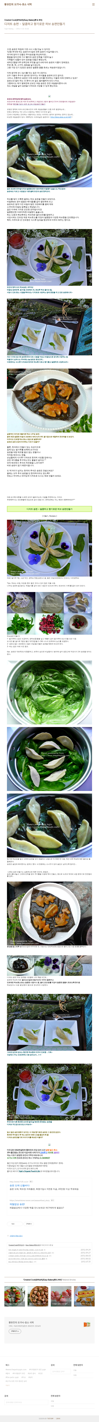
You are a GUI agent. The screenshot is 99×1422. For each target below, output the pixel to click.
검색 (68, 1371)
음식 (8, 1373)
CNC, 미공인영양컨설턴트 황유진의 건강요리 (25, 1326)
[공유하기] (16, 1224)
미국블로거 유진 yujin (38, 1370)
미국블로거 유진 (19, 1373)
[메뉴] (93, 4)
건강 (41, 1373)
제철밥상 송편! (17, 1204)
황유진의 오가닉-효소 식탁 (18, 4)
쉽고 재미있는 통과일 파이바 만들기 (20, 1262)
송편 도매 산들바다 (20, 1185)
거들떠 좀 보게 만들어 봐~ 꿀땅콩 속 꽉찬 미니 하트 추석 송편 (29, 1253)
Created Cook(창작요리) (16, 1245)
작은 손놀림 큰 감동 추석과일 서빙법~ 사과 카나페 (25, 1250)
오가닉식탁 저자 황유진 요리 (17, 1381)
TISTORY (50, 1419)
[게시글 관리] (20, 1224)
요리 (31, 1377)
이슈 (24, 1377)
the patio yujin (13, 1377)
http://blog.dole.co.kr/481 (60, 117)
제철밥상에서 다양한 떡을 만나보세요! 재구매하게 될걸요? (37, 1207)
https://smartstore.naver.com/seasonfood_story (30, 1200)
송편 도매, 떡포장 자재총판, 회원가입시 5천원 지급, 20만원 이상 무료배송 (44, 1189)
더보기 (8, 1385)
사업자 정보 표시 (16, 1236)
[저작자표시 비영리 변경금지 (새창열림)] (37, 1224)
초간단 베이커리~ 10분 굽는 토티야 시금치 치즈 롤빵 (26, 1259)
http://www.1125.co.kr (19, 1182)
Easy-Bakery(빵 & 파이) (33, 1245)
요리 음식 (32, 1373)
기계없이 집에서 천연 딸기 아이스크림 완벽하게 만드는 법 (28, 1256)
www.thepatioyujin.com (16, 1370)
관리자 (58, 1419)
